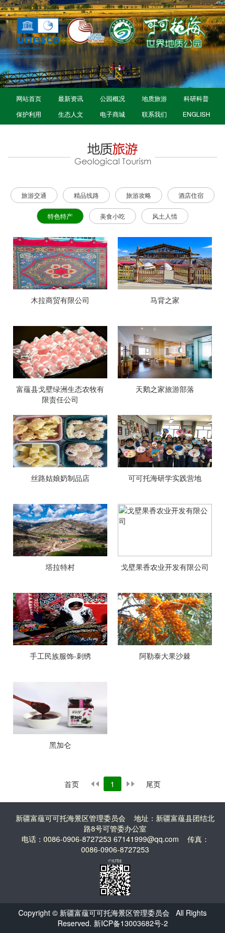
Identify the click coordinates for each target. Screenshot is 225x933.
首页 (71, 784)
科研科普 (196, 98)
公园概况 (112, 98)
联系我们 (154, 113)
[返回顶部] (207, 894)
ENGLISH (196, 113)
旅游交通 (34, 194)
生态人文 (70, 113)
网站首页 (28, 98)
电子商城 (112, 113)
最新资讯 (70, 98)
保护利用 (28, 113)
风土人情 (164, 215)
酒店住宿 (191, 194)
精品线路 (86, 194)
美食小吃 (112, 215)
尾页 (153, 784)
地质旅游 (154, 98)
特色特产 (60, 215)
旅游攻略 (138, 194)
